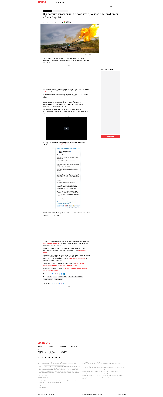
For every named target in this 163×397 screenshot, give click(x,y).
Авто (119, 6)
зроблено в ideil (122, 394)
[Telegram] (54, 2)
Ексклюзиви (55, 6)
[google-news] (56, 357)
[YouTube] (56, 2)
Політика (73, 6)
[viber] (52, 357)
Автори (51, 349)
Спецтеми (74, 346)
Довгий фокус (42, 349)
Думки (51, 346)
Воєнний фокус (47, 11)
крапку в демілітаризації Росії (51, 243)
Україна (80, 6)
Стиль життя (97, 6)
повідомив (46, 91)
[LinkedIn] (63, 2)
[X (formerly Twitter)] (51, 2)
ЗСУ (55, 276)
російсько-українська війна (75, 276)
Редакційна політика (63, 352)
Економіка (106, 6)
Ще (123, 6)
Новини (40, 346)
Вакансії (73, 349)
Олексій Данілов (48, 279)
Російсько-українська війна (60, 11)
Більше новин (110, 136)
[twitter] (42, 357)
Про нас (62, 349)
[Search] (124, 2)
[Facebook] (49, 2)
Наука (90, 6)
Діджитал (113, 6)
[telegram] (45, 357)
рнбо (50, 276)
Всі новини (47, 6)
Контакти (99, 394)
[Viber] (58, 2)
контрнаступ (63, 276)
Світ (85, 6)
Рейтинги (63, 346)
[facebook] (38, 357)
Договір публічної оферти (52, 353)
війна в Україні (59, 279)
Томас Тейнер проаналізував (76, 258)
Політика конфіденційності (89, 394)
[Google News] (61, 2)
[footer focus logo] (44, 343)
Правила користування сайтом (42, 353)
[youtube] (49, 357)
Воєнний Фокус (65, 6)
